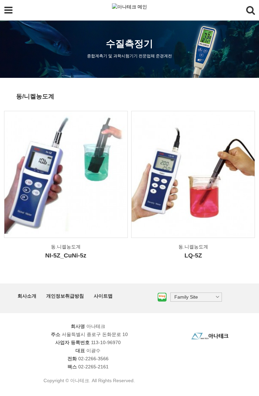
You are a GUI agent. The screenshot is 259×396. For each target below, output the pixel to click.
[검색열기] (250, 10)
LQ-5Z (193, 255)
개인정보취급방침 (65, 296)
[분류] (8, 10)
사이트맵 (103, 296)
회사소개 (27, 296)
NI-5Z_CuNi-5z (65, 255)
